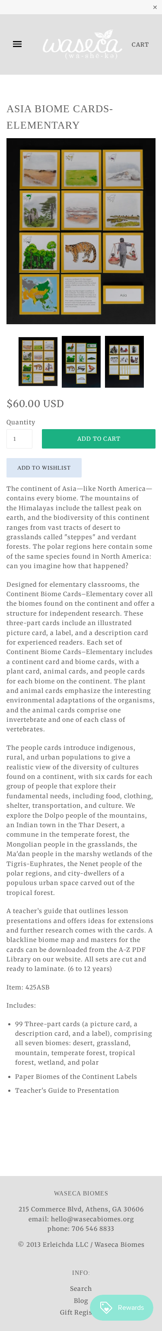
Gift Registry (81, 1312)
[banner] (82, 44)
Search (81, 1289)
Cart (140, 44)
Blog (81, 1301)
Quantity (19, 422)
